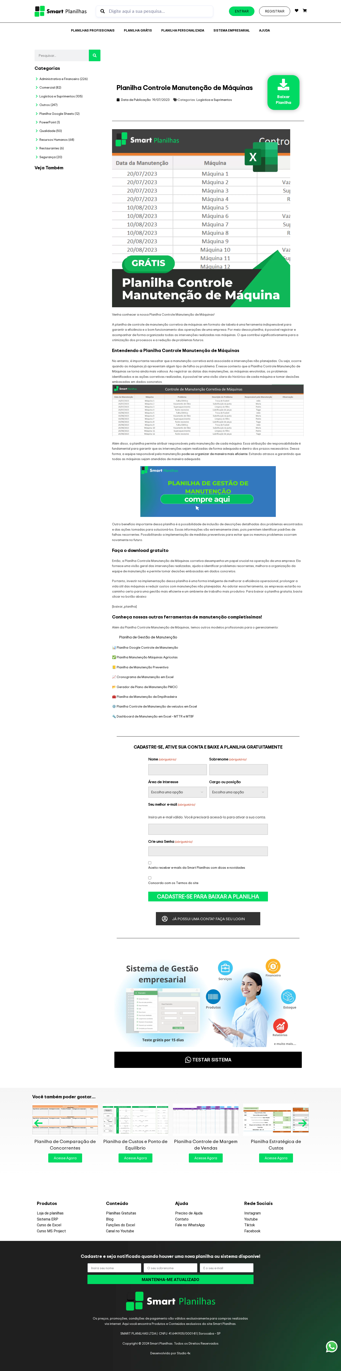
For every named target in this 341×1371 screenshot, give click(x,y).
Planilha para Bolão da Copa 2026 (84, 185)
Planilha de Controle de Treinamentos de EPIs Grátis (276, 1144)
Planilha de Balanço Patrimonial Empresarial (65, 1144)
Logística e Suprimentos (214, 99)
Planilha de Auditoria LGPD (84, 227)
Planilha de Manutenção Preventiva (142, 667)
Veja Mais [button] (84, 203)
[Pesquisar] (94, 55)
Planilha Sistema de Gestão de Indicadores (81, 443)
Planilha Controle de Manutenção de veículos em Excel (157, 706)
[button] (39, 1123)
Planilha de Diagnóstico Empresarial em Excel (83, 492)
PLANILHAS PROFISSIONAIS (93, 30)
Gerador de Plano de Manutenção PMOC (147, 687)
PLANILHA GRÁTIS (138, 30)
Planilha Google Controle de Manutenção (147, 647)
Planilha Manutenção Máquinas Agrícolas (147, 657)
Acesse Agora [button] (65, 1158)
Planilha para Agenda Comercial (206, 1144)
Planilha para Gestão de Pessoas (82, 348)
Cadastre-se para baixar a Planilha (208, 896)
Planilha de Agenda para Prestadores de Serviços (135, 1144)
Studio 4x (183, 1353)
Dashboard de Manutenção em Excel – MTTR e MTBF (155, 716)
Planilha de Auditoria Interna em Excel (80, 394)
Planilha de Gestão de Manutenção (148, 637)
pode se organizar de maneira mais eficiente (215, 454)
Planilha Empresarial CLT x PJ (81, 304)
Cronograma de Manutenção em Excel (145, 677)
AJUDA (264, 30)
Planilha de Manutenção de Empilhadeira (147, 696)
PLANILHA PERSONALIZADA (182, 30)
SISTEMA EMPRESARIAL (231, 30)
